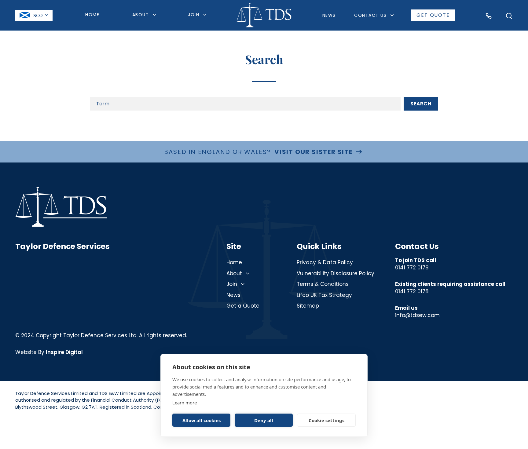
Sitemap (308, 305)
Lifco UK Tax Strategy (324, 295)
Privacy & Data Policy (325, 262)
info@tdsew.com (417, 315)
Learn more (184, 403)
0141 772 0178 (412, 267)
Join (231, 284)
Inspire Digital (64, 352)
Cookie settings (326, 420)
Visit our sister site (313, 152)
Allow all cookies (201, 420)
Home (92, 15)
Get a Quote (242, 305)
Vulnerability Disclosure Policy (335, 273)
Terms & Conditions (323, 284)
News (329, 15)
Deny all (263, 420)
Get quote (432, 15)
